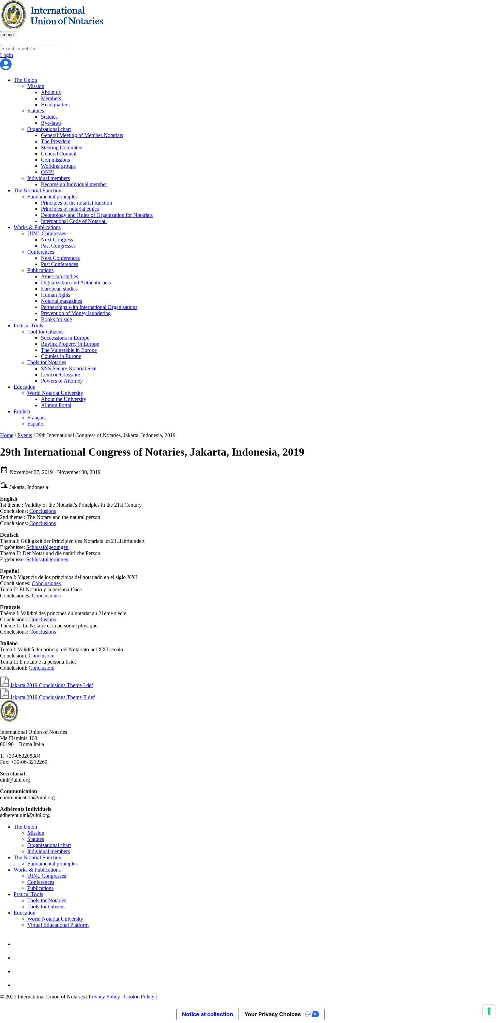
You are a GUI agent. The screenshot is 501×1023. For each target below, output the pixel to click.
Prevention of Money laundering (76, 313)
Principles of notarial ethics (70, 209)
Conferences (40, 252)
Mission (35, 86)
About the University (63, 399)
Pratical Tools (28, 325)
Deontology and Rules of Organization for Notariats (97, 215)
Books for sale (56, 319)
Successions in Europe (65, 338)
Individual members (48, 178)
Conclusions (42, 511)
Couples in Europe (61, 356)
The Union (25, 80)
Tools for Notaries (46, 362)
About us (51, 92)
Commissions (55, 160)
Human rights (55, 295)
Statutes (35, 111)
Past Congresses (58, 246)
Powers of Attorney (62, 381)
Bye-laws (51, 123)
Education (24, 387)
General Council (58, 154)
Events (24, 435)
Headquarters (55, 104)
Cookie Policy (139, 996)
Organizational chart (49, 129)
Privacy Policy (104, 996)
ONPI (47, 172)
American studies (59, 276)
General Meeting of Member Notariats (82, 135)
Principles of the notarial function (76, 203)
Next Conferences (60, 258)
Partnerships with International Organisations (89, 307)
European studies (59, 289)
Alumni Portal (56, 405)
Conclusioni (42, 655)
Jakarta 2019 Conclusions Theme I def (51, 685)
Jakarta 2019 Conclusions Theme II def (52, 697)
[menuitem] (22, 411)
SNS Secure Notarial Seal (68, 368)
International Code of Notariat (74, 221)
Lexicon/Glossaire (60, 374)
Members (51, 98)
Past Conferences (59, 264)
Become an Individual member (74, 184)
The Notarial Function (37, 190)
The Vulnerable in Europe (69, 350)
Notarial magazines (61, 301)
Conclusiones (46, 583)
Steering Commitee (61, 147)
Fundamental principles (52, 196)
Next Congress (57, 239)
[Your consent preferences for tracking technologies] (489, 1011)
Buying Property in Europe (70, 344)
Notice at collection (207, 1014)
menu (8, 34)
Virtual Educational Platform (58, 925)
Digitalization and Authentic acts (76, 282)
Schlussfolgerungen (47, 547)
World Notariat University (55, 393)
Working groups (58, 166)
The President (56, 141)
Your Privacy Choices (272, 1014)
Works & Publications (37, 227)
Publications (40, 270)
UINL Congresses (46, 233)
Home (6, 435)
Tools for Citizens (47, 906)
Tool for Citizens (45, 332)
